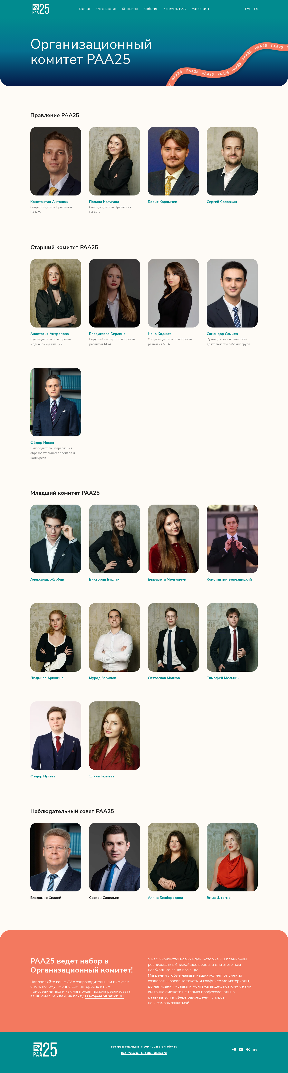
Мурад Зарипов (102, 678)
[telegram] (234, 1050)
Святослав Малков (164, 678)
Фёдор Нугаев (42, 776)
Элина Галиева (101, 776)
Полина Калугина (104, 201)
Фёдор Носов (42, 442)
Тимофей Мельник (223, 678)
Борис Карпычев (162, 201)
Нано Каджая (159, 333)
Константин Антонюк (49, 201)
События (151, 9)
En (256, 9)
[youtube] (240, 1050)
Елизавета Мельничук (167, 579)
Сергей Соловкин (222, 201)
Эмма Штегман (220, 897)
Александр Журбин (47, 579)
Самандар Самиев (222, 333)
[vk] (247, 1050)
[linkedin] (254, 1050)
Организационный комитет (117, 9)
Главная (85, 9)
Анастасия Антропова (49, 333)
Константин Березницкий (229, 579)
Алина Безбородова (165, 897)
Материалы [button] (200, 9)
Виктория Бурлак (104, 579)
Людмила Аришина (46, 678)
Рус (247, 9)
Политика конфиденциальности (144, 1052)
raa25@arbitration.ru (104, 996)
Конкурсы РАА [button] (174, 9)
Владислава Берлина (107, 333)
